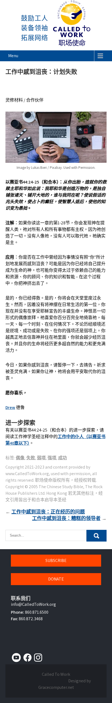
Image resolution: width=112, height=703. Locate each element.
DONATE (56, 579)
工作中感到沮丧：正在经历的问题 (48, 512)
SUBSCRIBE (56, 560)
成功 (62, 458)
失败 (30, 458)
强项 (52, 458)
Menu (13, 56)
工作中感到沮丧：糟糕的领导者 (66, 518)
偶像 (20, 458)
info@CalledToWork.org (33, 604)
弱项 (41, 458)
